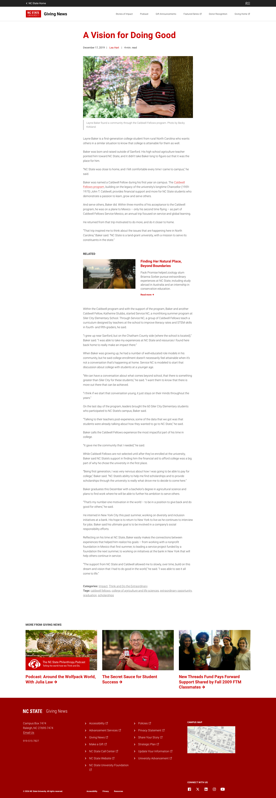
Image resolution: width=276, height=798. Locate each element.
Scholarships (106, 595)
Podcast (144, 14)
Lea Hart (114, 47)
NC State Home (37, 3)
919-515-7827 (31, 740)
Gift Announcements (166, 14)
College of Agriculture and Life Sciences (135, 590)
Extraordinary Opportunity (176, 590)
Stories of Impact (124, 14)
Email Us (28, 732)
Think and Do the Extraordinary (128, 586)
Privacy (106, 791)
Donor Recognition (218, 14)
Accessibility (92, 791)
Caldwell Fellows (101, 590)
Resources (118, 791)
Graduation (90, 595)
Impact (103, 586)
